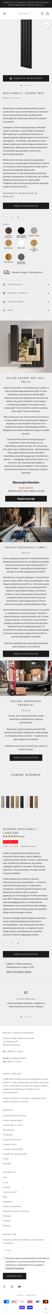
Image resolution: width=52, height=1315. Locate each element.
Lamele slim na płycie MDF (15, 1154)
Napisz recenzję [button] (26, 498)
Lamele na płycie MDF (13, 1149)
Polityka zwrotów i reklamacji (16, 1211)
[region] (26, 1001)
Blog (5, 1197)
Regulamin (8, 1201)
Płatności (7, 1216)
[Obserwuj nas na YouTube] (19, 1286)
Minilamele (8, 1134)
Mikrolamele (8, 1130)
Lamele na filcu (9, 1144)
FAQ (5, 1177)
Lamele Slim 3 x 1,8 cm (13, 1125)
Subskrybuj (14, 1276)
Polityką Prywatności (14, 1268)
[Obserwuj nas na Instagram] (11, 1286)
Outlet (6, 1158)
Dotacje (6, 1225)
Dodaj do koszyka (26, 206)
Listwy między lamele (12, 1120)
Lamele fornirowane (12, 1139)
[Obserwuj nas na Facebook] (4, 1286)
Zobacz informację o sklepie (18, 971)
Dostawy (7, 1220)
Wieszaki (7, 1163)
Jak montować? (10, 1192)
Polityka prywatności (12, 1206)
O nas (5, 1182)
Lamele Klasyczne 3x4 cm (14, 1115)
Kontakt (6, 1187)
